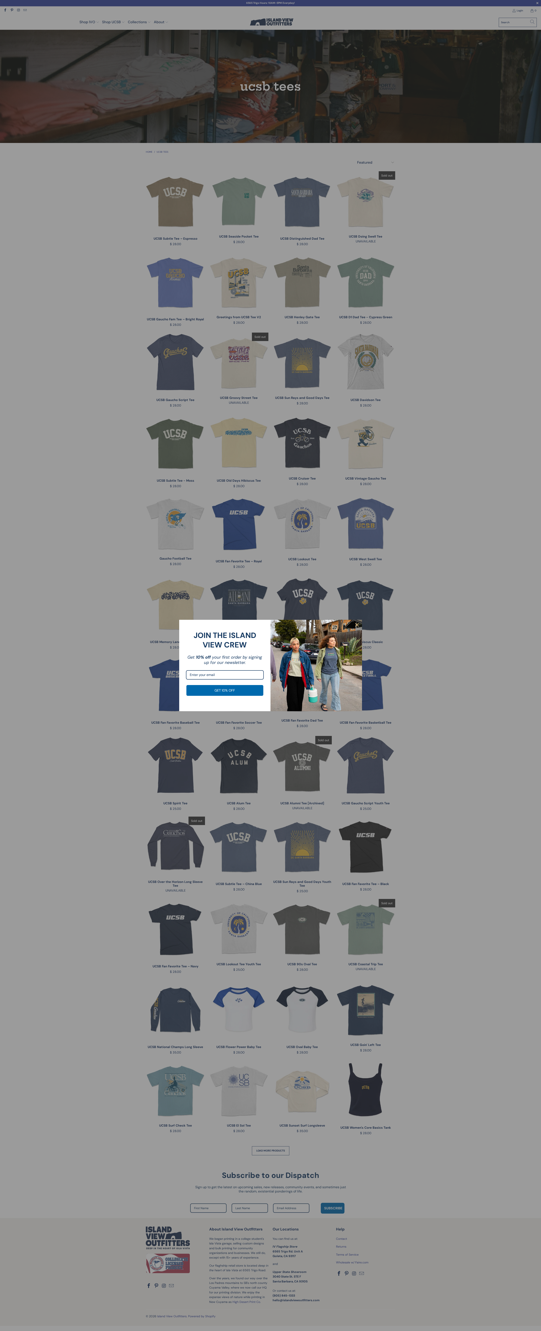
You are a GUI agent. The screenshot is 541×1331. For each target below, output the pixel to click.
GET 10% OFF (224, 690)
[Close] (357, 625)
